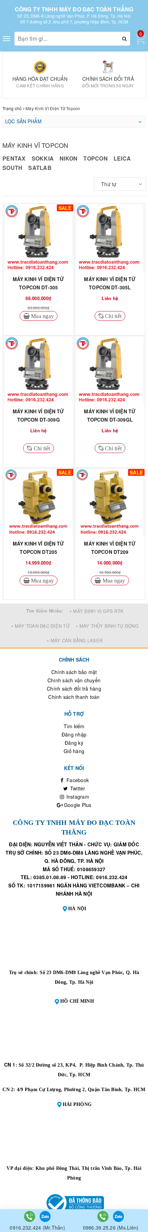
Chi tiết (112, 316)
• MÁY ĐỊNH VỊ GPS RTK (97, 611)
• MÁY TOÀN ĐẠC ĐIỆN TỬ (40, 626)
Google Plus (77, 804)
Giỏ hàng (74, 751)
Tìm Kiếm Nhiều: (44, 610)
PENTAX (14, 158)
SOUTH (12, 168)
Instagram (77, 796)
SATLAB (40, 168)
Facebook (77, 780)
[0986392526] (103, 1215)
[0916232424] (30, 1215)
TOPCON (95, 158)
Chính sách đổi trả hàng (74, 688)
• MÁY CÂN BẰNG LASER (75, 640)
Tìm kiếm (74, 726)
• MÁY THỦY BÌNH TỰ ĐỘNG (107, 626)
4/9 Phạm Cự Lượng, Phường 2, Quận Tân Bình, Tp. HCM (81, 1089)
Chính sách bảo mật (74, 671)
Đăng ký (74, 742)
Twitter (77, 788)
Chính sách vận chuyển (74, 680)
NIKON (68, 158)
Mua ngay (42, 316)
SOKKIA (43, 158)
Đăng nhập (74, 734)
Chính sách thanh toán (73, 696)
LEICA (122, 158)
